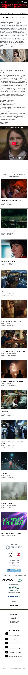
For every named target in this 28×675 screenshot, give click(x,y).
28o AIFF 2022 (9, 13)
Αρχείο (2, 13)
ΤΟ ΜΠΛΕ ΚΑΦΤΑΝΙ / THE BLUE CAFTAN (13, 351)
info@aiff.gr (15, 622)
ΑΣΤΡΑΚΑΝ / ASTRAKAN (8, 231)
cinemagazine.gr (15, 643)
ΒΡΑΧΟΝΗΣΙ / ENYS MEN (8, 261)
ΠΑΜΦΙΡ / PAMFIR (6, 503)
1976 (2, 291)
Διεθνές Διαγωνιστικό (20, 13)
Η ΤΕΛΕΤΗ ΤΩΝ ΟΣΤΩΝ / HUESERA (11, 321)
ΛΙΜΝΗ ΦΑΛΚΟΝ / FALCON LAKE (11, 201)
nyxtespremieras (15, 639)
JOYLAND (4, 473)
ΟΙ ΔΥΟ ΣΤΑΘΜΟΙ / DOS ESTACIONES (12, 381)
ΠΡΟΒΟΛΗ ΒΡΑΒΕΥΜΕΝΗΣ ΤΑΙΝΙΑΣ (11, 533)
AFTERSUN (4, 412)
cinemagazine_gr (15, 656)
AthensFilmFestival (12, 635)
